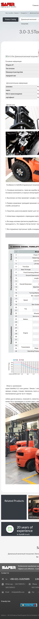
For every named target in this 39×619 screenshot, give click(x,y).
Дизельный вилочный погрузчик (21, 554)
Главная (35, 5)
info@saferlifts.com (18, 592)
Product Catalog (10, 19)
